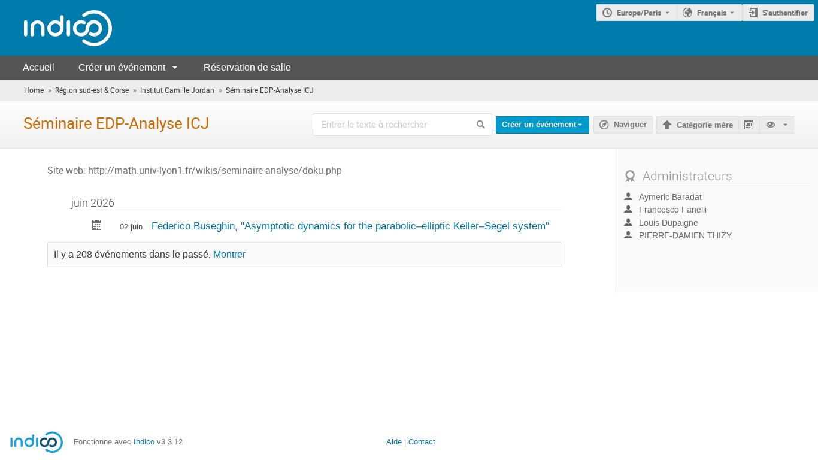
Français (712, 12)
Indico (144, 442)
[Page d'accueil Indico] (56, 28)
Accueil (38, 67)
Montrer (229, 255)
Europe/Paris (639, 12)
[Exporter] (748, 125)
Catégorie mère (705, 125)
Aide (394, 442)
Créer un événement (121, 67)
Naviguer (630, 124)
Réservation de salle (247, 67)
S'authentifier (785, 12)
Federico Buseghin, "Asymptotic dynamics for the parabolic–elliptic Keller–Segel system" (350, 225)
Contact (421, 442)
